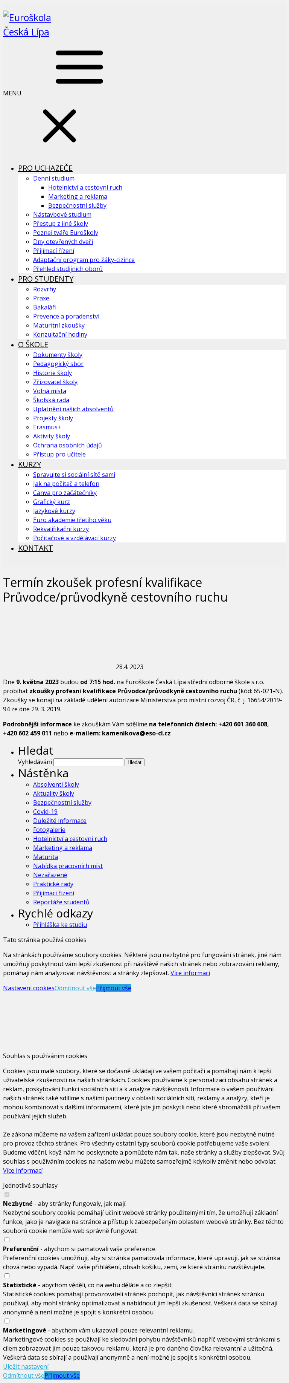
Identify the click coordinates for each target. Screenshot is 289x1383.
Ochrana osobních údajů (67, 445)
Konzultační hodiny (60, 334)
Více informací (190, 973)
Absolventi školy (56, 784)
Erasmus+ (47, 427)
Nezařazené (50, 875)
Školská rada (51, 400)
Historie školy (52, 373)
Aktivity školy (51, 436)
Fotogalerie (49, 830)
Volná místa (49, 391)
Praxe (41, 298)
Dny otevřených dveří (63, 241)
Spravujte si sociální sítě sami (74, 474)
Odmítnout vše (75, 988)
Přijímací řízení (53, 251)
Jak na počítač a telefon (66, 483)
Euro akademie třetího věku (72, 520)
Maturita (45, 857)
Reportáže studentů (61, 902)
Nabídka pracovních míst (68, 866)
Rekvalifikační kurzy (61, 529)
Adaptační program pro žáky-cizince (84, 260)
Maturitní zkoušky (59, 325)
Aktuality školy (53, 793)
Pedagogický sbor (58, 364)
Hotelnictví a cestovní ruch (85, 187)
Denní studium (54, 178)
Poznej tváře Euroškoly (65, 232)
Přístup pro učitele (59, 454)
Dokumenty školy (57, 355)
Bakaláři (44, 307)
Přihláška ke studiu (60, 924)
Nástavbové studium (62, 214)
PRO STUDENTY (45, 279)
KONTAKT (35, 548)
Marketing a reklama (77, 196)
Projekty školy (53, 418)
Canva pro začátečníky (65, 493)
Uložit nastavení (26, 1366)
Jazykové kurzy (54, 511)
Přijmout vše (113, 988)
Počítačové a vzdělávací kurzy (74, 538)
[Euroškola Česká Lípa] (40, 31)
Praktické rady (53, 884)
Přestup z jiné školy (60, 223)
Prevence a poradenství (66, 316)
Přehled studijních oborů (68, 269)
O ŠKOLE (33, 344)
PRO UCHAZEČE (45, 168)
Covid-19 (45, 811)
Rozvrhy (44, 289)
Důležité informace (60, 820)
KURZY (29, 464)
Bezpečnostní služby (77, 205)
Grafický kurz (51, 502)
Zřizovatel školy (55, 382)
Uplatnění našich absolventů (73, 409)
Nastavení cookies (29, 988)
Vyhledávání (35, 762)
